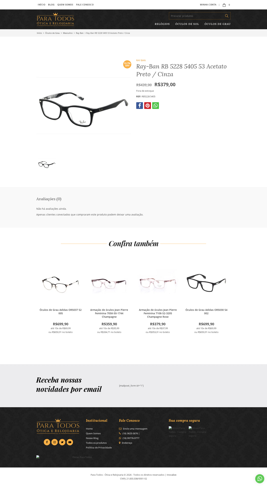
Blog (51, 4)
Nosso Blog (92, 438)
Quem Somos (65, 4)
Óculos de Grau (218, 24)
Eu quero (60, 283)
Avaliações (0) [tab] (48, 198)
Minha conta (208, 4)
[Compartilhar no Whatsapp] (156, 106)
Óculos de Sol (187, 24)
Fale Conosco (85, 4)
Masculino (68, 33)
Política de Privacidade (99, 447)
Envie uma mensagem (134, 428)
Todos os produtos (96, 442)
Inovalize (171, 474)
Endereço (127, 442)
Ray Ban (80, 33)
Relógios (162, 24)
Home (89, 428)
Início (41, 4)
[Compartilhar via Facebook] (140, 106)
